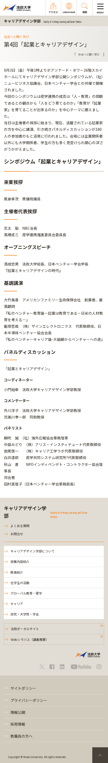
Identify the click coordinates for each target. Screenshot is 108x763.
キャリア (16, 603)
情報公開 (17, 712)
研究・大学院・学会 (24, 614)
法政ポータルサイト (25, 628)
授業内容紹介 (19, 561)
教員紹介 (16, 572)
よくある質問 (19, 525)
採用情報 (17, 724)
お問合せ (16, 534)
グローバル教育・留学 (26, 593)
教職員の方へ (21, 736)
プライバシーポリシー (28, 700)
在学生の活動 (19, 582)
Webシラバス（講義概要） (30, 639)
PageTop (100, 755)
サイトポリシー (23, 688)
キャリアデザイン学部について (32, 551)
